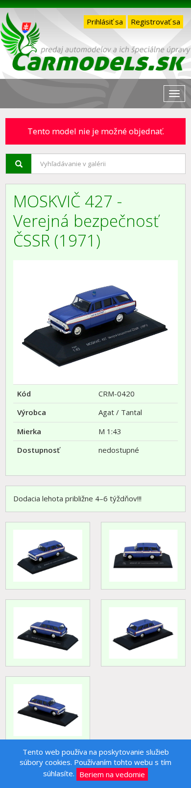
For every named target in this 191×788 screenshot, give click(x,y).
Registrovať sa (155, 21)
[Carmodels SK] (95, 43)
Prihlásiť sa (105, 21)
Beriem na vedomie (112, 774)
